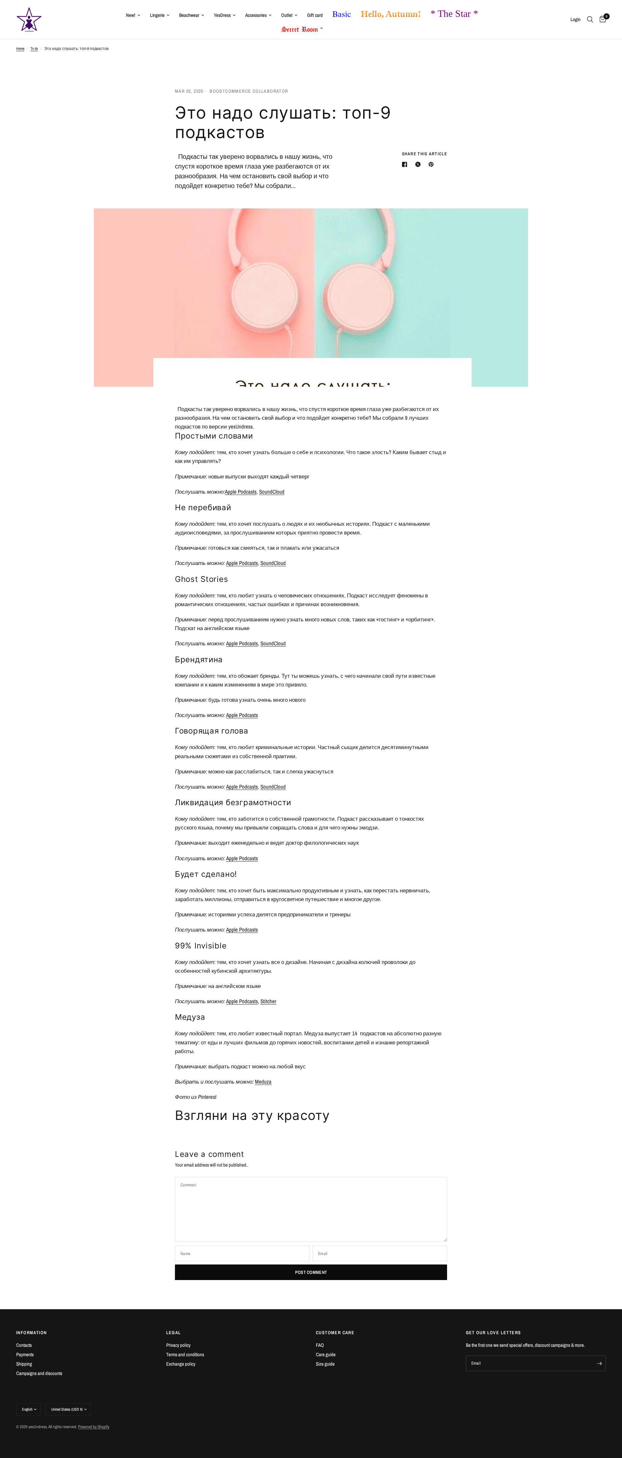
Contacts (24, 1345)
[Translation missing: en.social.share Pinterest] (432, 164)
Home (20, 48)
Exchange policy (180, 1363)
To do (34, 48)
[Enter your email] (599, 1363)
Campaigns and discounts (39, 1373)
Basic (341, 13)
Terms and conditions (185, 1354)
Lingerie (157, 15)
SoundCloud (271, 491)
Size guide (325, 1363)
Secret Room (300, 28)
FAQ (320, 1345)
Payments (25, 1354)
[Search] (590, 19)
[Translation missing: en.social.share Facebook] (406, 164)
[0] (601, 19)
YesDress (222, 15)
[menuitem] (133, 15)
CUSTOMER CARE (335, 1332)
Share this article (424, 154)
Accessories (256, 15)
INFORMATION (31, 1332)
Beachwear (189, 15)
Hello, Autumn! (391, 14)
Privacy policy (178, 1345)
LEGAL (173, 1332)
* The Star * (454, 13)
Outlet (287, 15)
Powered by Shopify (93, 1426)
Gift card (315, 15)
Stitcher (268, 1001)
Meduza (263, 1081)
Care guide (326, 1354)
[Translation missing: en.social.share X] (419, 164)
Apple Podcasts (241, 491)
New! (130, 15)
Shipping (24, 1363)
